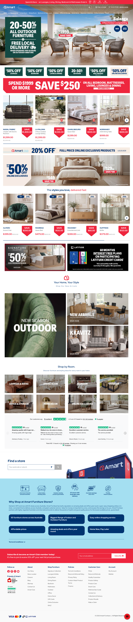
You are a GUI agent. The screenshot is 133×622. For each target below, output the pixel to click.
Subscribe (118, 556)
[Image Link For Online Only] (82, 404)
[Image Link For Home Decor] (50, 404)
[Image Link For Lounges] (14, 71)
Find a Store (102, 7)
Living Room (52, 577)
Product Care (92, 583)
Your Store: (119, 7)
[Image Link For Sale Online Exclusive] (66, 170)
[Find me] (52, 467)
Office (50, 593)
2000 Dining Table (106, 132)
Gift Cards (51, 599)
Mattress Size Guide (94, 590)
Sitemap (30, 583)
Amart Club (31, 590)
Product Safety (93, 580)
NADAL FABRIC (9, 129)
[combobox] (55, 7)
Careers (30, 577)
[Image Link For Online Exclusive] (119, 71)
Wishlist (111, 574)
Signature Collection (54, 571)
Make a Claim (92, 602)
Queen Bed (71, 132)
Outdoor (50, 590)
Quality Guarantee (94, 577)
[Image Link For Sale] (114, 404)
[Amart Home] (9, 7)
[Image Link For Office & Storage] (19, 404)
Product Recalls (93, 599)
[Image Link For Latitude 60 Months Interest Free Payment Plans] (97, 257)
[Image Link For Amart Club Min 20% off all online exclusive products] (66, 150)
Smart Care (92, 587)
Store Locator (32, 574)
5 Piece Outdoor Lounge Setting (40, 132)
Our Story (31, 571)
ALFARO (6, 228)
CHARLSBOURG (74, 129)
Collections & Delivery (95, 596)
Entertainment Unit (74, 230)
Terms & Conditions (74, 571)
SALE (49, 605)
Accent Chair (7, 230)
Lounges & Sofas (53, 574)
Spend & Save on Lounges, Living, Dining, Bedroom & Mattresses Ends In (66, 1)
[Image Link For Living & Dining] (56, 71)
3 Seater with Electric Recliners (10, 132)
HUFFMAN (104, 228)
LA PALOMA (40, 129)
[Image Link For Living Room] (19, 384)
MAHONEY (72, 228)
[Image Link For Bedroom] (35, 71)
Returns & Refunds (94, 574)
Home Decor (52, 596)
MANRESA (39, 228)
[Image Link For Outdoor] (77, 71)
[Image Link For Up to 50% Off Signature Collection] (35, 257)
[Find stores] (58, 467)
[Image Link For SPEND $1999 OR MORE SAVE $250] (66, 85)
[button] (2, 34)
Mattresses (51, 587)
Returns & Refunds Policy (76, 574)
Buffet (102, 230)
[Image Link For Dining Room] (50, 384)
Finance (70, 586)
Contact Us (31, 587)
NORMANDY (105, 129)
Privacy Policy (72, 577)
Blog (29, 580)
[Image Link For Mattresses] (98, 71)
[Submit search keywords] (89, 7)
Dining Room (52, 580)
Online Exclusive (53, 602)
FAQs (90, 571)
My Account (112, 571)
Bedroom (51, 583)
